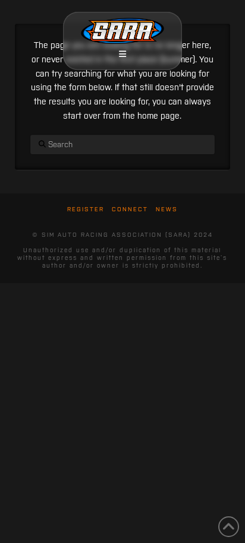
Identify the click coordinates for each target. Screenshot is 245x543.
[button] (122, 54)
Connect (130, 209)
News (167, 209)
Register (85, 209)
